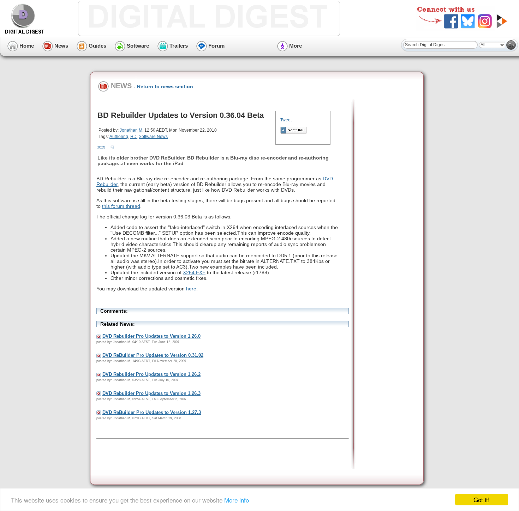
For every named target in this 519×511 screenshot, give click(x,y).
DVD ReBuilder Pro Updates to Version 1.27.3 (151, 412)
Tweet (286, 120)
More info (236, 499)
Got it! (481, 499)
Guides (96, 46)
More (295, 46)
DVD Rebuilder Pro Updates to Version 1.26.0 (151, 336)
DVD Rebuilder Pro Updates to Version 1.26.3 (151, 393)
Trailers (178, 46)
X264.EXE (194, 272)
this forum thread (121, 206)
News (60, 46)
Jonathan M (131, 130)
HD (133, 136)
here (191, 288)
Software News (153, 136)
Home (26, 46)
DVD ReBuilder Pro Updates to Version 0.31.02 (152, 355)
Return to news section (165, 86)
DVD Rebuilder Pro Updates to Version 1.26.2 (151, 374)
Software (137, 46)
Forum (216, 46)
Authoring (118, 136)
